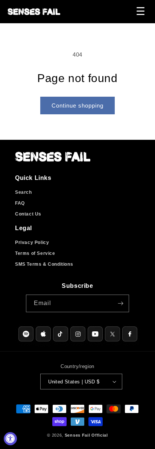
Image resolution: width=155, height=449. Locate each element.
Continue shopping (77, 105)
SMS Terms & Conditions (44, 264)
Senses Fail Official (86, 435)
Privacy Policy (32, 242)
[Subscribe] (120, 303)
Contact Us (28, 214)
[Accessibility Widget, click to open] (10, 438)
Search (23, 192)
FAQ (20, 203)
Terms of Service (35, 253)
